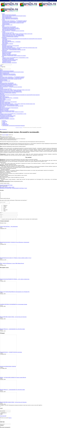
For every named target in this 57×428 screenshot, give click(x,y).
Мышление (4, 37)
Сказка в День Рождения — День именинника (9, 226)
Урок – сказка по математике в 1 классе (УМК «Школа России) (12, 263)
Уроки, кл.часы (25, 57)
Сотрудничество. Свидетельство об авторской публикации (13, 125)
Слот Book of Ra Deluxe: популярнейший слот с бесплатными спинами (13, 304)
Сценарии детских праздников (8, 57)
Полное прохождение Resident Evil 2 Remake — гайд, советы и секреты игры (14, 279)
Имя (1, 212)
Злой (4, 210)
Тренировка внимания (11, 38)
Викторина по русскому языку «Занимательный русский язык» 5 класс (13, 188)
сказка (11, 185)
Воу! (4, 208)
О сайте (3, 122)
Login (1, 65)
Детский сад (4, 129)
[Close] (0, 406)
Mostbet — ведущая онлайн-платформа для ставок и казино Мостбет (13, 377)
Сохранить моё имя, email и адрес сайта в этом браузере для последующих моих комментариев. (19, 219)
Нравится (5, 205)
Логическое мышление (37, 38)
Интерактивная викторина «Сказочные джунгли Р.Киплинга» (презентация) (14, 242)
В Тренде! (4, 120)
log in (3, 134)
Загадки (3, 31)
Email (1, 214)
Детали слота (4, 121)
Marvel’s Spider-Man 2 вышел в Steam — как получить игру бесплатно (13, 316)
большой (1, 185)
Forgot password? (3, 415)
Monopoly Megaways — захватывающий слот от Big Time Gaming (12, 389)
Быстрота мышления (29, 38)
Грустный (5, 209)
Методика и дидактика (18, 57)
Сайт (1, 216)
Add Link (1, 425)
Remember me (3, 412)
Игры (3, 25)
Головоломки (4, 38)
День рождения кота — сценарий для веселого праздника (11, 352)
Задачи (3, 19)
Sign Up (9, 417)
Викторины (4, 44)
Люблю (5, 206)
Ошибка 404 (4, 123)
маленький (6, 185)
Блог (3, 56)
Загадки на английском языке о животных (8, 366)
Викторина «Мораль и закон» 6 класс (7, 187)
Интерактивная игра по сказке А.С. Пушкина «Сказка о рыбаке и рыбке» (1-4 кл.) (15, 257)
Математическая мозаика (20, 38)
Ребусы (3, 13)
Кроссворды (4, 50)
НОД (9, 185)
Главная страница (19, 127)
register (7, 134)
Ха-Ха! (5, 207)
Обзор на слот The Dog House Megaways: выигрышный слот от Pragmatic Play (15, 291)
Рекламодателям (5, 124)
